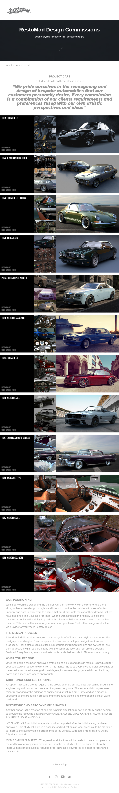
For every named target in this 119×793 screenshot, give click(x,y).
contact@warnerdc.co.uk (68, 784)
